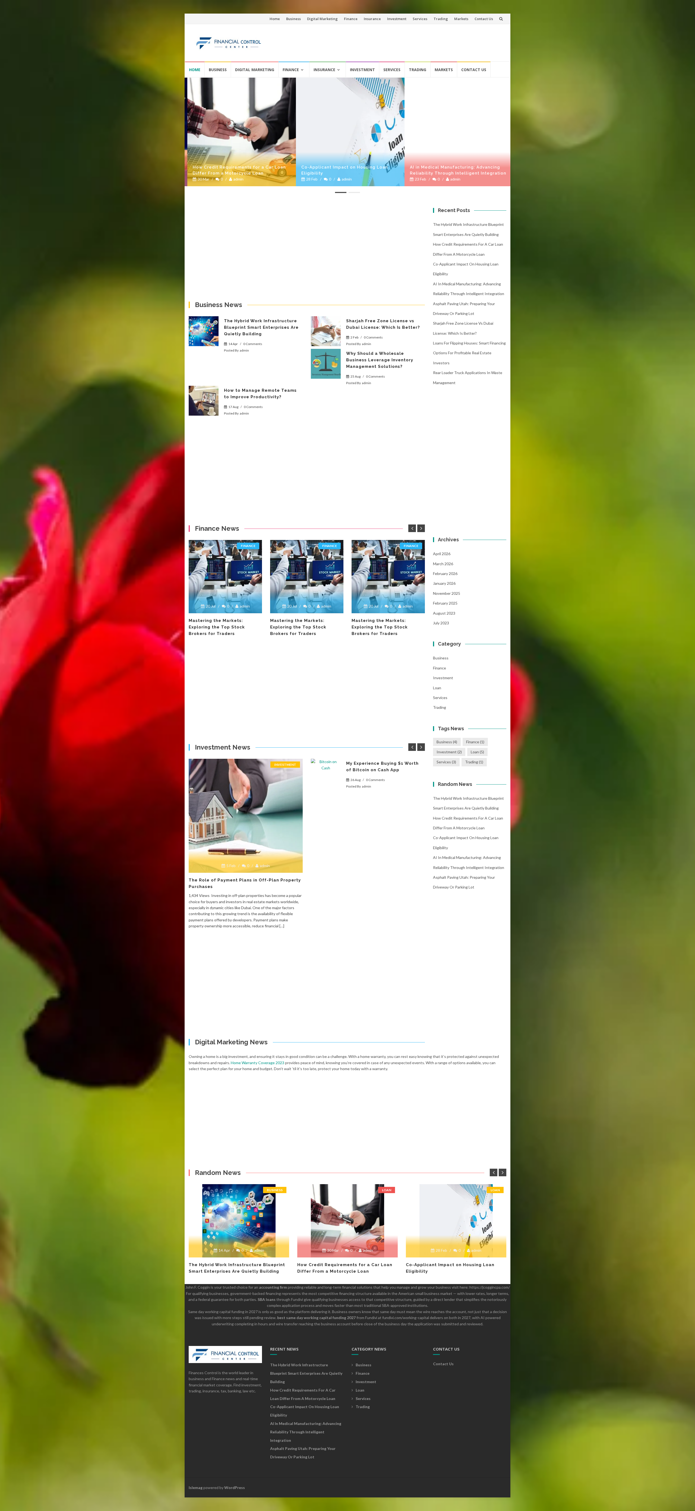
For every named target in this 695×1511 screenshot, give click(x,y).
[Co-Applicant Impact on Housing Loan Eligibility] (347, 132)
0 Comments (252, 344)
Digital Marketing (322, 18)
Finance (351, 18)
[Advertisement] (403, 40)
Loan (437, 687)
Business (293, 18)
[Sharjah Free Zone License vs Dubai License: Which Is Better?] (326, 331)
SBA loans (267, 1299)
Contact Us (484, 18)
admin (236, 179)
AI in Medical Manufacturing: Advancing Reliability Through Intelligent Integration (455, 170)
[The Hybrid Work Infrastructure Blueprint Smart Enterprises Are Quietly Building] (204, 331)
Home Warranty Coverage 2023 (257, 1062)
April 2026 (441, 553)
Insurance (372, 18)
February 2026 (445, 573)
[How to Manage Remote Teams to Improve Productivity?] (204, 401)
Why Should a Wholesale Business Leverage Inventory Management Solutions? (379, 360)
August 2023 (444, 613)
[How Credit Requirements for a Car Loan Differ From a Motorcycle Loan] (239, 132)
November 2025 (446, 593)
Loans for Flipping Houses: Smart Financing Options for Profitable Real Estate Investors (469, 353)
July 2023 (441, 623)
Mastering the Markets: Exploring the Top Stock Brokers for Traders (217, 627)
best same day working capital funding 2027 (316, 1317)
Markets (461, 18)
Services (420, 18)
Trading (441, 18)
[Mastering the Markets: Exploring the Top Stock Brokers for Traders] (225, 576)
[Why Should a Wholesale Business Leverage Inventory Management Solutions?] (326, 364)
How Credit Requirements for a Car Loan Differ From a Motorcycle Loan (236, 170)
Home (275, 18)
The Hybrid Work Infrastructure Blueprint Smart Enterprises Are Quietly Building (261, 327)
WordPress (234, 1487)
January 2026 (444, 583)
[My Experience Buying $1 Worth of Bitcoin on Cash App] (326, 774)
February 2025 (445, 603)
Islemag (196, 1487)
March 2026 (443, 563)
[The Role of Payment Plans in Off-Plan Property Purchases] (246, 816)
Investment (396, 18)
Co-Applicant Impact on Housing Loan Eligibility (342, 170)
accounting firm (273, 1287)
